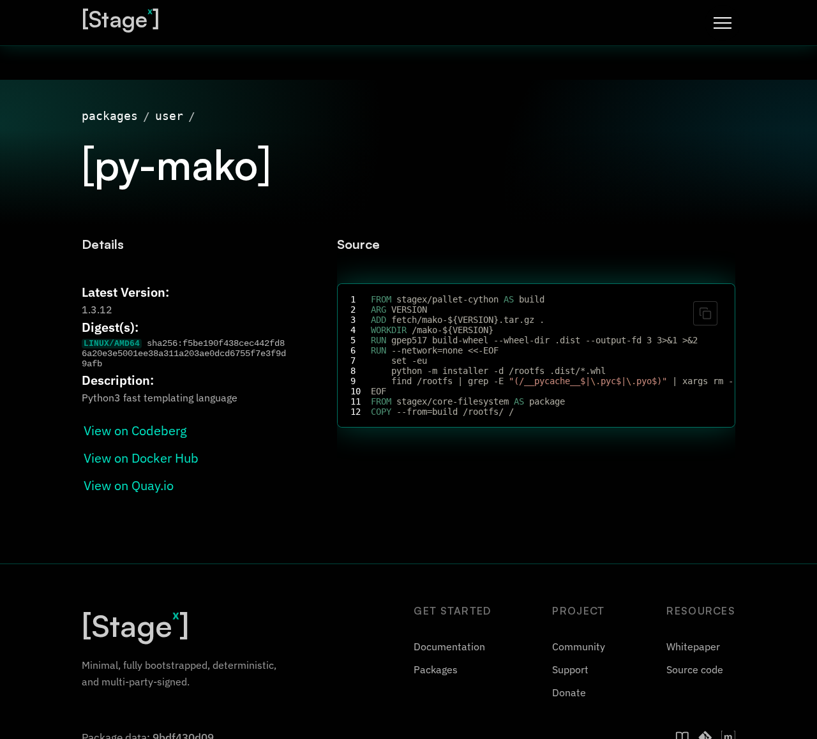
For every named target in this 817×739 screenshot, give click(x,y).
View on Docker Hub (141, 458)
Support (570, 669)
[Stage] (121, 19)
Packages (436, 669)
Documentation (449, 646)
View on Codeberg (135, 430)
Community (578, 646)
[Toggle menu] (722, 23)
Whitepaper (693, 646)
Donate (569, 692)
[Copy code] (705, 313)
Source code (694, 669)
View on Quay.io (129, 485)
